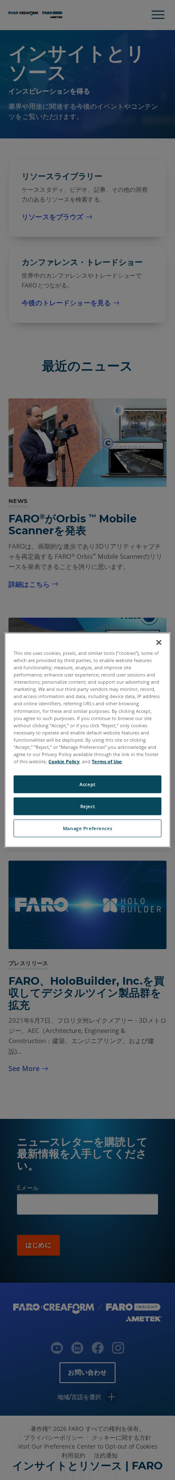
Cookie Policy (63, 761)
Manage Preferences (87, 828)
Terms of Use (107, 761)
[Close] (159, 642)
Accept (87, 784)
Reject (87, 806)
